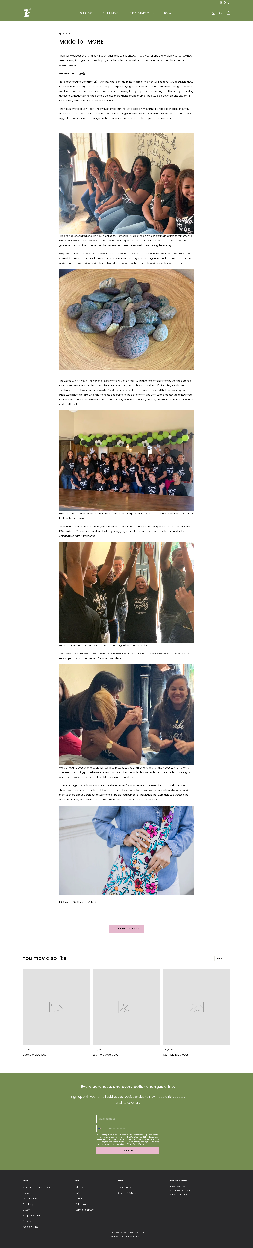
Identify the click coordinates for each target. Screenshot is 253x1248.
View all (222, 958)
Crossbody (28, 1204)
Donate (168, 13)
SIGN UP (128, 1150)
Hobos (26, 1193)
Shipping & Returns (127, 1193)
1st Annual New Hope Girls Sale (38, 1187)
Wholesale (80, 1187)
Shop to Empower (141, 13)
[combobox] (102, 1128)
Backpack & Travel (32, 1215)
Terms (141, 1144)
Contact (79, 1198)
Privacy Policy (132, 1144)
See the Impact (111, 13)
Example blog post (35, 1054)
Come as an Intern (84, 1209)
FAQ (77, 1193)
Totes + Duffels (30, 1198)
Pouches (27, 1221)
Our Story (86, 13)
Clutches (27, 1209)
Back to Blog (128, 928)
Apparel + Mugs (30, 1226)
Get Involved (81, 1204)
